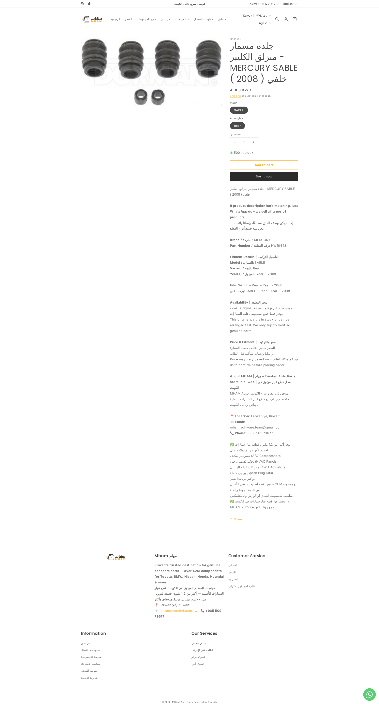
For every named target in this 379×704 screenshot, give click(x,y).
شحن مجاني (198, 643)
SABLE (239, 110)
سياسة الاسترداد (90, 663)
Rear (237, 125)
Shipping (235, 95)
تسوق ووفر (198, 656)
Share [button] (238, 519)
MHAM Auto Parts (182, 702)
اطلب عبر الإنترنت (202, 650)
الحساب (232, 565)
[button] (182, 19)
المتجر (232, 572)
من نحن (85, 643)
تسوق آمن (197, 663)
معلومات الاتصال (90, 650)
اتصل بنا (233, 579)
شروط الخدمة (89, 677)
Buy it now (264, 176)
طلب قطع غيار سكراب (241, 586)
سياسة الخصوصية (91, 656)
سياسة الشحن (89, 670)
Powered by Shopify (205, 702)
